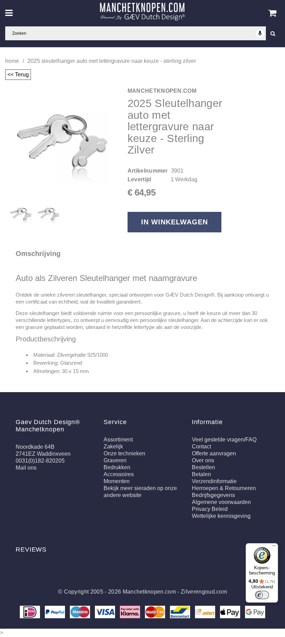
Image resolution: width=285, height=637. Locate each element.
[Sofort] (206, 611)
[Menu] (274, 547)
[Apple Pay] (231, 611)
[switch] (262, 595)
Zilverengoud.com (204, 592)
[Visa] (105, 611)
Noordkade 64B (35, 447)
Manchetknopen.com (149, 592)
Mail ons (26, 468)
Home (12, 61)
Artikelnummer (148, 171)
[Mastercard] (155, 611)
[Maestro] (80, 611)
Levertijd (140, 179)
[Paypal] (55, 611)
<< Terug (18, 74)
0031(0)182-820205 (40, 461)
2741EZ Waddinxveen (43, 454)
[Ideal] (30, 611)
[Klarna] (130, 611)
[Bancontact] (181, 611)
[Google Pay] (255, 611)
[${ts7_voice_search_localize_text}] (260, 33)
